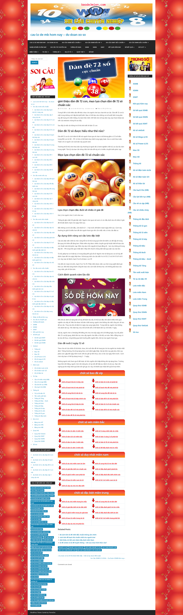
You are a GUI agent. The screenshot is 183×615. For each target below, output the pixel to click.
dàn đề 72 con (63, 547)
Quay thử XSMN (39, 439)
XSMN (135, 90)
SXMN (95, 47)
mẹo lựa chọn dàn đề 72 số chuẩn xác (89, 550)
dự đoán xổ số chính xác (39, 511)
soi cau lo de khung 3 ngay (39, 555)
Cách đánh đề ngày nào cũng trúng (42, 495)
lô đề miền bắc (47, 540)
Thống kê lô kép (39, 408)
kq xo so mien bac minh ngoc (40, 532)
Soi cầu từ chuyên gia (58, 47)
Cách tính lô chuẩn (37, 490)
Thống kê (56, 52)
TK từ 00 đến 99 (39, 393)
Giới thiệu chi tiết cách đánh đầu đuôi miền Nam (77, 540)
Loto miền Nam (139, 292)
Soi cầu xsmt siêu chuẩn (115, 42)
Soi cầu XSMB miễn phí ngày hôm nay (42, 600)
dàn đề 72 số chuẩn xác (76, 547)
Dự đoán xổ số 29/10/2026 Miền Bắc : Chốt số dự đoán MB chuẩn (80, 556)
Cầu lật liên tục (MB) (40, 384)
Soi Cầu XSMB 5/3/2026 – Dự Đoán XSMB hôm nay (107, 558)
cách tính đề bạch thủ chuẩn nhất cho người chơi (77, 537)
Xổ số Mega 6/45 (140, 137)
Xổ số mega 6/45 (39, 359)
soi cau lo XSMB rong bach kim (41, 571)
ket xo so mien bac (37, 514)
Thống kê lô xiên (39, 411)
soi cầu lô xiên (36, 587)
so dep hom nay (36, 550)
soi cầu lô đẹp (35, 592)
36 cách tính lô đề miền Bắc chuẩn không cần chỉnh (78, 535)
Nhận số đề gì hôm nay (38, 47)
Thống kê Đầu (38, 406)
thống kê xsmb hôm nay (38, 603)
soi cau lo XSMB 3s (37, 561)
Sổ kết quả (129, 47)
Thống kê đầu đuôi (40, 416)
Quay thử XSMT (39, 436)
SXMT (102, 47)
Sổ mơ (91, 52)
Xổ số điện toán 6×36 (41, 368)
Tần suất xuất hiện (40, 396)
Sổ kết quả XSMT (39, 338)
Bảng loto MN (38, 425)
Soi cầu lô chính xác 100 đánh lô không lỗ (41, 580)
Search (34, 62)
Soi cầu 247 (34, 577)
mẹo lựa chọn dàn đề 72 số (67, 550)
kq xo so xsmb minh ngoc (39, 534)
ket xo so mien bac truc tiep (40, 516)
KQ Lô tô (68, 52)
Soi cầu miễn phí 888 (37, 597)
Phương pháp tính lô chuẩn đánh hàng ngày (42, 543)
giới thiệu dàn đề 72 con (93, 547)
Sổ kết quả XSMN (40, 340)
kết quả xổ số (48, 537)
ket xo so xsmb (36, 519)
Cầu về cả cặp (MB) (40, 382)
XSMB (135, 84)
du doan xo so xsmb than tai (40, 498)
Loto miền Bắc (139, 285)
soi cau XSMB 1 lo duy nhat (39, 574)
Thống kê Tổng (39, 398)
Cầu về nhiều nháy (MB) (41, 379)
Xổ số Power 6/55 (140, 143)
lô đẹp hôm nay (36, 540)
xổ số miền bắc (36, 605)
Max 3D (36, 354)
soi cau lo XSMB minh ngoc (39, 569)
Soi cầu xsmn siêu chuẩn (138, 42)
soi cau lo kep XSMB (37, 558)
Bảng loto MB (38, 427)
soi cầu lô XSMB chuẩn (38, 589)
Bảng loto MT (38, 422)
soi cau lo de (47, 550)
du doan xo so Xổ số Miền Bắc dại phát (42, 502)
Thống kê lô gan (39, 413)
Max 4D (36, 352)
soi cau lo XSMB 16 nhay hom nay (41, 563)
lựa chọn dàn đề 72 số (109, 547)
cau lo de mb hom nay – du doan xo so (58, 35)
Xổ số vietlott (38, 362)
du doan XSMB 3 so (37, 508)
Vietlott (141, 47)
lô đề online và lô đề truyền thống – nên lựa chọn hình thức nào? (83, 543)
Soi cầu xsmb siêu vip (92, 42)
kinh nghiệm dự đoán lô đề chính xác (42, 525)
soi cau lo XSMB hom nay (39, 566)
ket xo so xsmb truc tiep (39, 522)
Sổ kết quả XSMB (39, 343)
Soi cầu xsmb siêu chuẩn (71, 42)
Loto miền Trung (140, 299)
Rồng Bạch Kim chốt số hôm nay (41, 547)
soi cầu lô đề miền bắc (38, 595)
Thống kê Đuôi (39, 403)
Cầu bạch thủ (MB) (40, 387)
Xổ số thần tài (38, 373)
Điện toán (33, 52)
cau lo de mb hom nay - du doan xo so (82, 108)
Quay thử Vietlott (39, 434)
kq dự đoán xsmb (36, 529)
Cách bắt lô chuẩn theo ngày (40, 487)
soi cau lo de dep (36, 552)
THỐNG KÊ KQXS (75, 47)
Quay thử (80, 52)
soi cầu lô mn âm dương (39, 584)
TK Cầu (44, 52)
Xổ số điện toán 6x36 (142, 170)
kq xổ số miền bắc (37, 537)
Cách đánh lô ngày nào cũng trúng (42, 493)
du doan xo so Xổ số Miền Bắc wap (42, 506)
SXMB (87, 47)
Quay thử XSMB (39, 441)
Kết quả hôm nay (114, 47)
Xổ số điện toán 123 (40, 370)
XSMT (135, 97)
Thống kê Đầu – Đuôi (41, 401)
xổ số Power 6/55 (40, 357)
